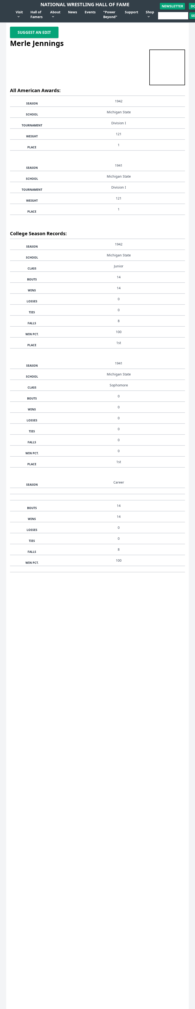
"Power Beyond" (110, 14)
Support (131, 12)
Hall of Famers (36, 14)
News (72, 12)
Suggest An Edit (34, 32)
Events (90, 12)
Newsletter (172, 6)
